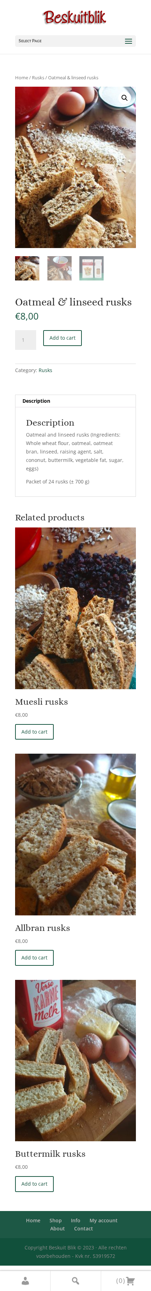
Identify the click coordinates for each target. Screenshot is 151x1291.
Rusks (38, 77)
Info (75, 1220)
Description (36, 400)
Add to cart (63, 337)
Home (21, 77)
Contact (83, 1228)
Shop (56, 1220)
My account (104, 1220)
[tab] (75, 401)
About (57, 1228)
